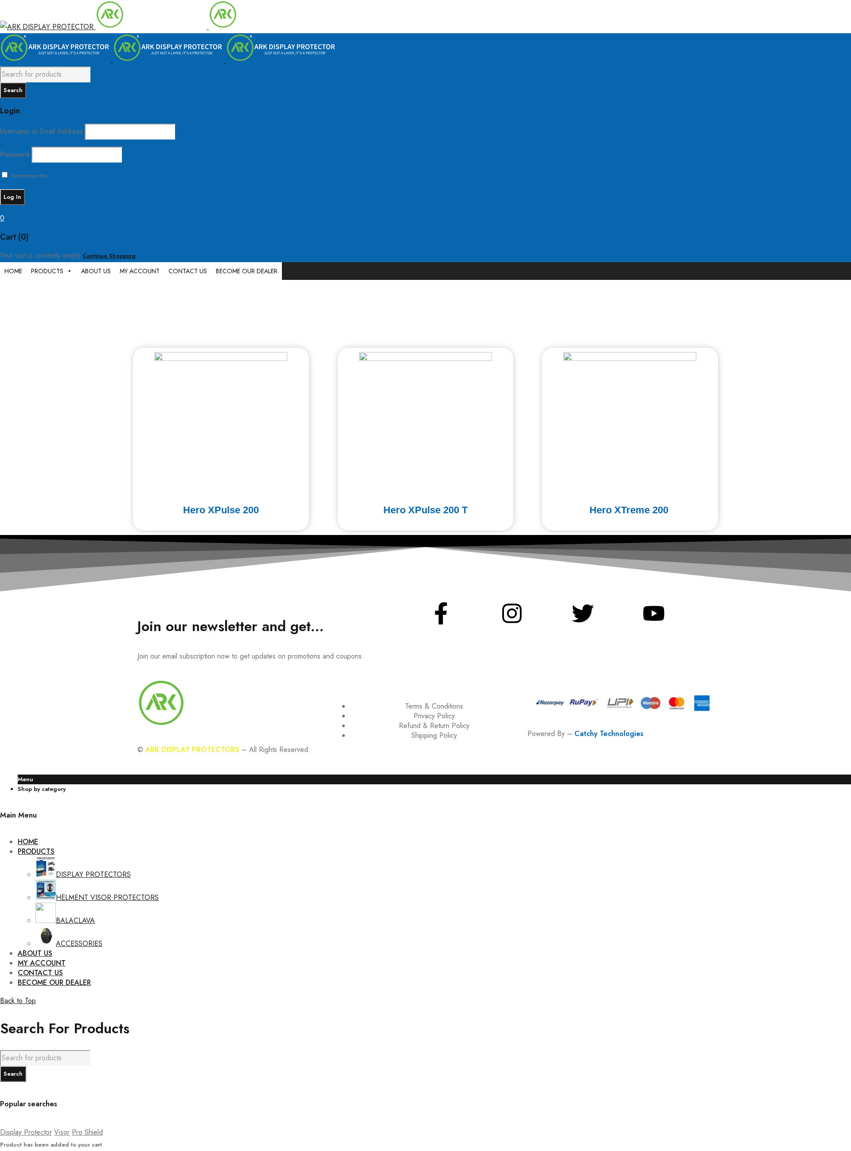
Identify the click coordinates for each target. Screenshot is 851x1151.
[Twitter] (583, 613)
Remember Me (28, 175)
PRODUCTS (47, 271)
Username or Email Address (41, 131)
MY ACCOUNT (140, 271)
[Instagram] (512, 613)
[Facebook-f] (441, 613)
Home (7, 286)
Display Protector (26, 1132)
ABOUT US (96, 271)
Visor (62, 1132)
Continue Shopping (109, 256)
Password (14, 154)
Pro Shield (87, 1132)
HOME (13, 271)
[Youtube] (654, 613)
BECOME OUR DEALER (246, 271)
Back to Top (18, 1001)
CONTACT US (187, 271)
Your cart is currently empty (40, 255)
